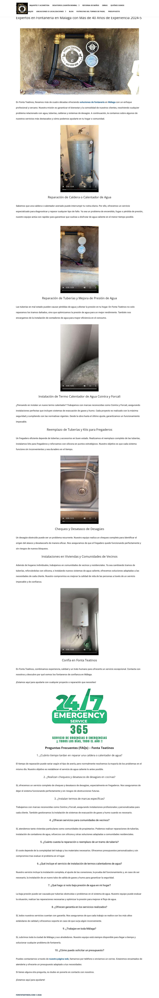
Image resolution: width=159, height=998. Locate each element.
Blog (71, 12)
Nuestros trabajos (24, 12)
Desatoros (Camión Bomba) (64, 5)
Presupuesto (114, 12)
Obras (105, 5)
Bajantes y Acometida (39, 5)
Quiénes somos (117, 5)
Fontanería (21, 5)
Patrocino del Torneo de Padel (90, 12)
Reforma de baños (90, 5)
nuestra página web (59, 959)
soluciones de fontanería (92, 102)
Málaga (111, 102)
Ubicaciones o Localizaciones (50, 12)
